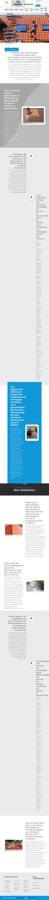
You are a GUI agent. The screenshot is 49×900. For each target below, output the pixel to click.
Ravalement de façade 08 (16, 10)
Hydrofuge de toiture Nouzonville (17, 884)
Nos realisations (11, 49)
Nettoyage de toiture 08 (6, 10)
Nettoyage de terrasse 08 (26, 10)
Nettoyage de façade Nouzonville (27, 881)
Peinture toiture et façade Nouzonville (7, 886)
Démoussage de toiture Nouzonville (8, 881)
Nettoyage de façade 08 (21, 10)
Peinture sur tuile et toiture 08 (46, 10)
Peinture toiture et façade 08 (41, 10)
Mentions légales (20, 897)
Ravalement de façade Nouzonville (17, 888)
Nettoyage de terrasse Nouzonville (27, 886)
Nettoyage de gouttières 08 (31, 10)
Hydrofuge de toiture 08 (11, 10)
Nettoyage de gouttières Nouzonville (27, 890)
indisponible (17, 4)
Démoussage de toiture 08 (36, 10)
